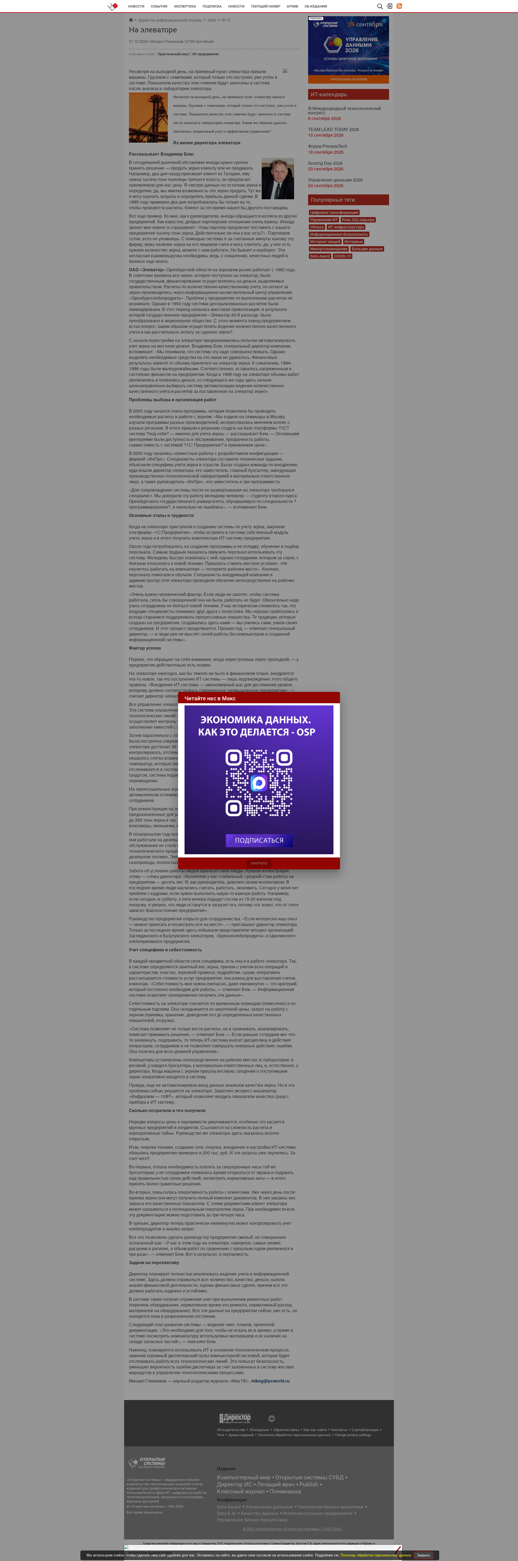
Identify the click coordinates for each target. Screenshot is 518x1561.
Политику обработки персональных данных (376, 1555)
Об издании (316, 6)
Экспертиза (185, 6)
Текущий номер (265, 6)
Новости (136, 6)
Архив (292, 6)
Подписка (212, 6)
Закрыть (423, 1555)
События (159, 6)
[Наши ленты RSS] (399, 6)
